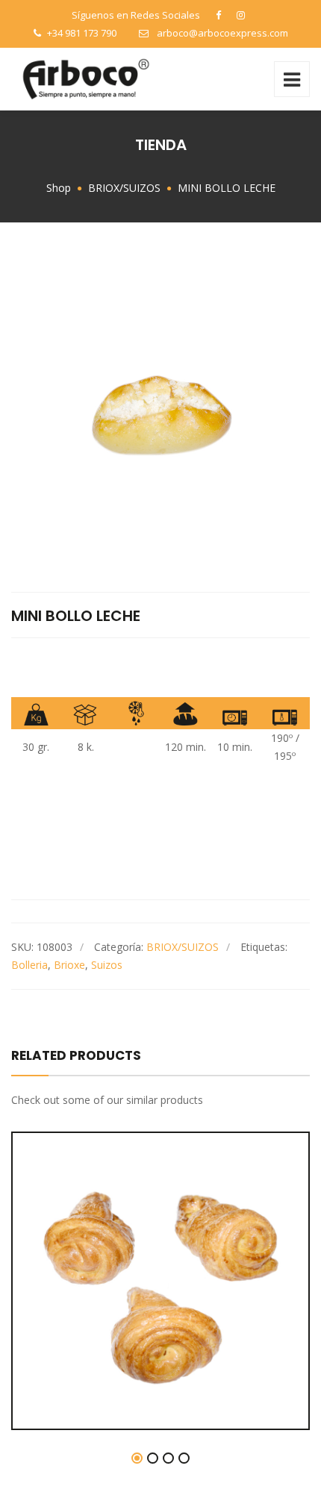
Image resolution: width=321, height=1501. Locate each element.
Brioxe (69, 965)
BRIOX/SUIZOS (182, 947)
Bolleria (29, 965)
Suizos (106, 965)
